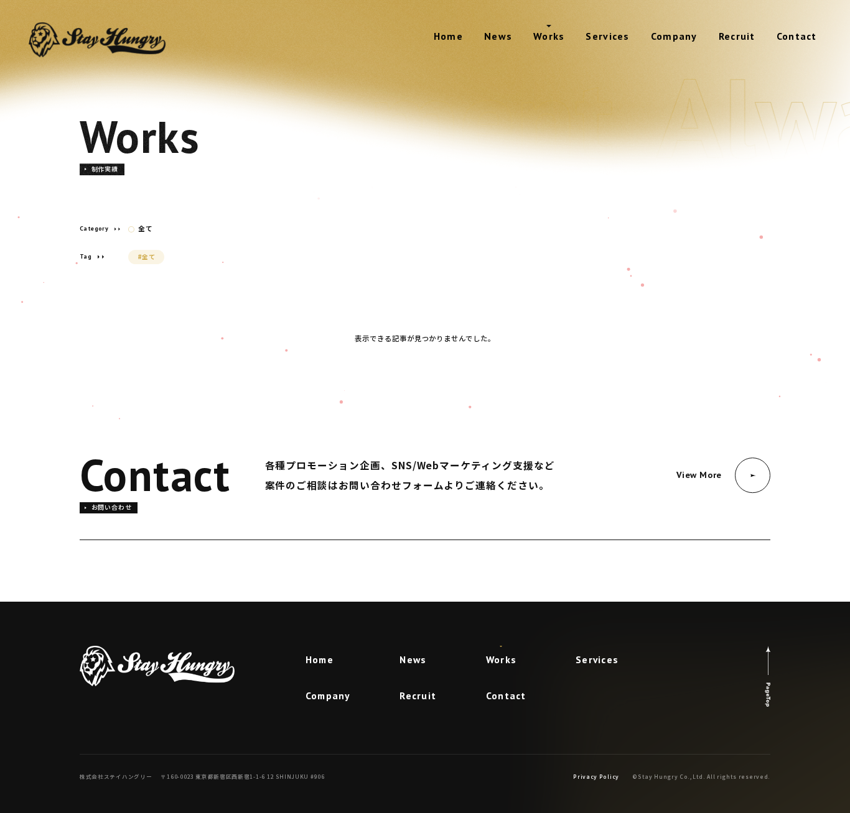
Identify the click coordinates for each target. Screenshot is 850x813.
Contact (797, 36)
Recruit (737, 36)
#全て (147, 256)
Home (448, 36)
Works (548, 36)
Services (607, 36)
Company (674, 36)
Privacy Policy (596, 776)
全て (145, 229)
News (498, 36)
